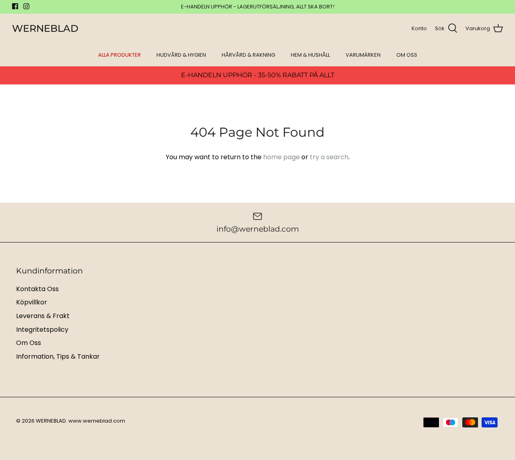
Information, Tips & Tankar (58, 356)
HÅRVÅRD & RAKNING (248, 55)
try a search (329, 157)
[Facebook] (15, 6)
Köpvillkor (31, 302)
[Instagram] (26, 6)
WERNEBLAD (51, 421)
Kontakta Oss (37, 289)
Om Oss (28, 342)
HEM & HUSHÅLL (310, 55)
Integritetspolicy (42, 329)
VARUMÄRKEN (363, 55)
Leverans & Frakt (43, 315)
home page (281, 157)
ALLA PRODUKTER (119, 55)
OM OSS (406, 55)
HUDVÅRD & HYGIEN (181, 55)
